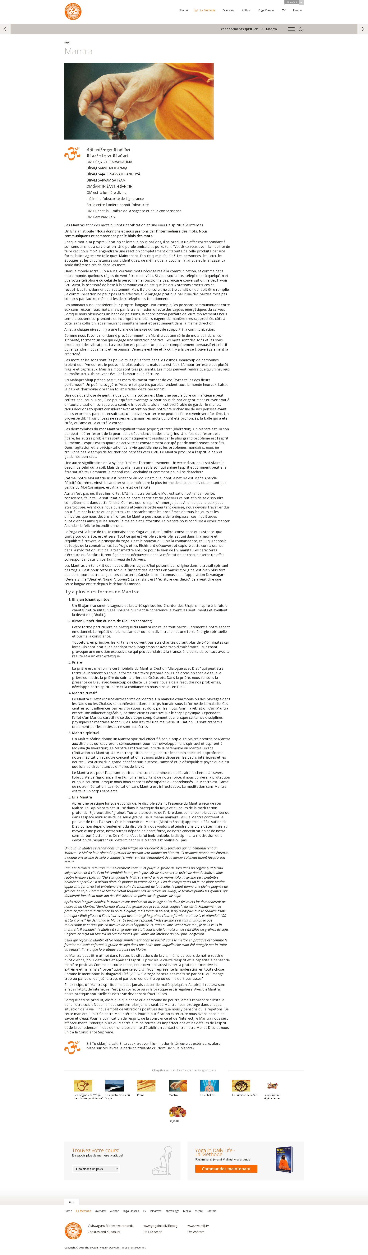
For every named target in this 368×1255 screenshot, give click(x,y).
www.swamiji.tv (198, 1226)
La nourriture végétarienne (272, 1096)
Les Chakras (207, 1095)
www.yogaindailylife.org (160, 1226)
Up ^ (71, 1202)
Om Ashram (195, 1232)
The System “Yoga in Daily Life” (73, 10)
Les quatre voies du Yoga (117, 1096)
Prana (140, 1095)
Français (292, 2)
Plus (295, 10)
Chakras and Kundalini (104, 1232)
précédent (5, 29)
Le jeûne (174, 1121)
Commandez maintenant (226, 1168)
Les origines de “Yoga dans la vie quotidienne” (88, 1096)
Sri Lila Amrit (153, 1232)
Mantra (173, 1095)
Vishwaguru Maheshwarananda (111, 1226)
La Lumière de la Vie (244, 1095)
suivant (362, 29)
